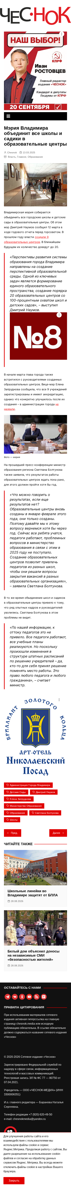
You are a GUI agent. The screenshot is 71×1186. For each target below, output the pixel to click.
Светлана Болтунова (47, 813)
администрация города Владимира (30, 785)
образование (17, 813)
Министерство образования (26, 805)
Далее (56, 832)
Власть (12, 156)
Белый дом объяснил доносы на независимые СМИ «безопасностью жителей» (33, 955)
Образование (35, 156)
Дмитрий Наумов (45, 792)
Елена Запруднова (20, 799)
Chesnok (12, 152)
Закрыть (14, 1180)
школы (14, 819)
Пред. (14, 832)
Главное (21, 156)
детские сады (18, 792)
